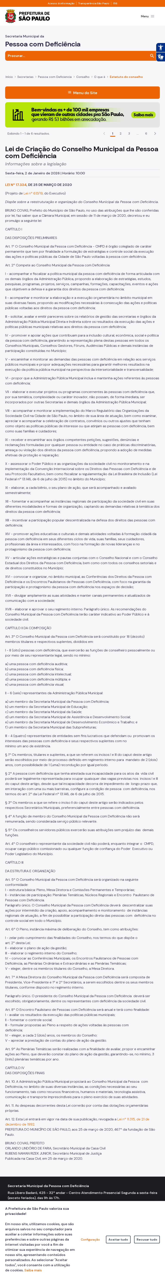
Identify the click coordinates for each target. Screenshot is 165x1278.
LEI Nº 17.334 (15, 184)
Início (9, 77)
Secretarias (25, 77)
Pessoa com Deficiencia (55, 77)
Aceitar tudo (118, 1239)
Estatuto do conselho (126, 77)
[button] (155, 133)
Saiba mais (33, 1270)
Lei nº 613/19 (33, 193)
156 (115, 3)
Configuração (90, 1239)
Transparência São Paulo (93, 3)
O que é (99, 77)
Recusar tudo (147, 1239)
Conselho (83, 77)
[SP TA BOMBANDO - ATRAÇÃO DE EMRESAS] (82, 114)
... (137, 133)
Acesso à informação (61, 3)
